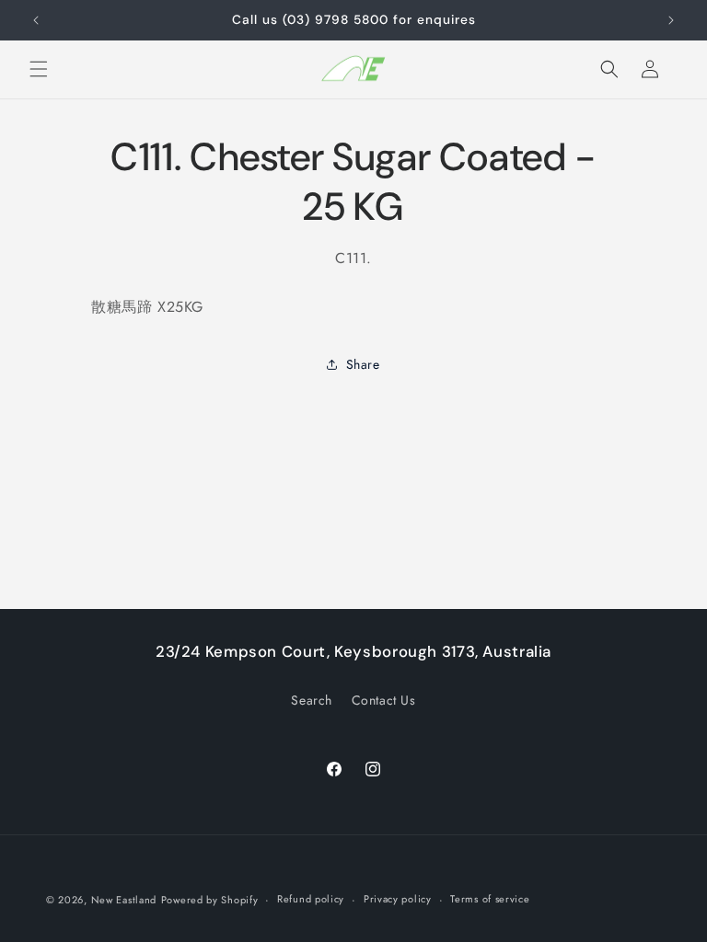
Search (311, 700)
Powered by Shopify (210, 899)
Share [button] (363, 364)
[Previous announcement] (36, 20)
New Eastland (123, 899)
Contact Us (384, 700)
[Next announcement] (671, 20)
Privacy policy (398, 898)
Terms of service (489, 898)
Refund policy (310, 898)
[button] (38, 69)
